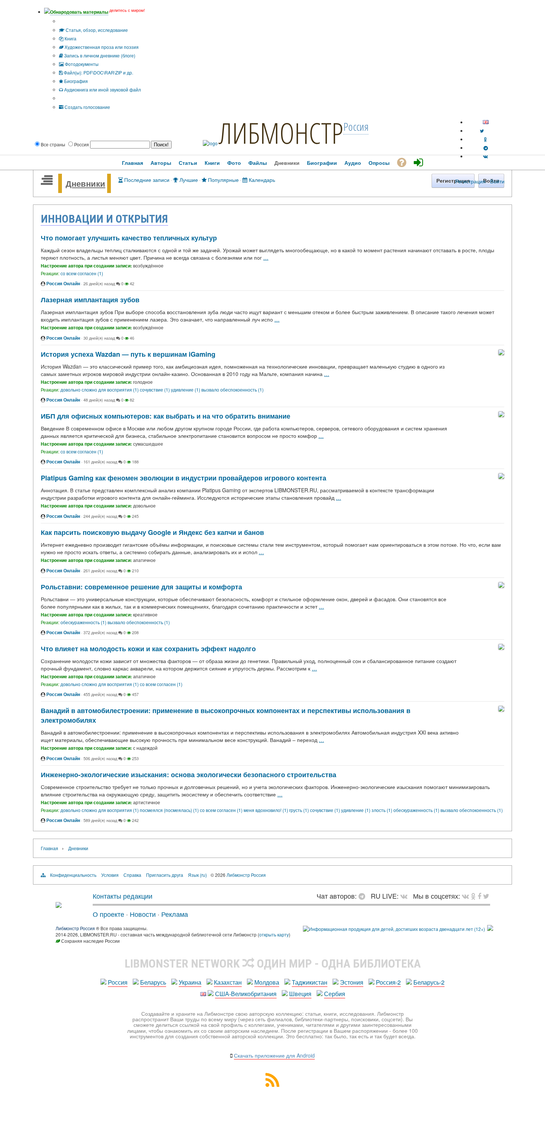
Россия (118, 982)
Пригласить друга (164, 875)
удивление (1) (186, 389)
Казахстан (228, 982)
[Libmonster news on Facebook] (479, 896)
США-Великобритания (246, 993)
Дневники (85, 183)
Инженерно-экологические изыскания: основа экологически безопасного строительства (188, 774)
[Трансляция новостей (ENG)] (482, 130)
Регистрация (470, 181)
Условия (110, 875)
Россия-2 (388, 982)
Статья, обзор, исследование (96, 30)
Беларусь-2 (429, 982)
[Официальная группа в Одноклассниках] (485, 139)
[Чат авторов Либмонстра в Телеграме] (485, 147)
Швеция (300, 993)
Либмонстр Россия (246, 875)
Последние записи (146, 179)
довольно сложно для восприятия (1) (100, 389)
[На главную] (59, 905)
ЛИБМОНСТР (281, 132)
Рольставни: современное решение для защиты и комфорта (141, 587)
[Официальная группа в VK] (485, 156)
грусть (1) (299, 810)
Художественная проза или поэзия (101, 47)
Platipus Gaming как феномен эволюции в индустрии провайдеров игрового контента (183, 478)
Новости (143, 914)
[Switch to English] (486, 122)
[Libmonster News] (486, 896)
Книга (69, 38)
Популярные (223, 179)
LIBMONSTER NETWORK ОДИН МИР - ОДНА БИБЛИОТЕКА (273, 963)
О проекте (108, 914)
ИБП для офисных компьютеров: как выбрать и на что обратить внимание (165, 416)
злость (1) (382, 810)
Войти (497, 181)
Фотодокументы (81, 64)
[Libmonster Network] (394, 929)
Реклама (174, 914)
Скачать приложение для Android (274, 1055)
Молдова (266, 982)
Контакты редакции (122, 896)
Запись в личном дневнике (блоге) (99, 55)
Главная (49, 848)
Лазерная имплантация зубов (90, 299)
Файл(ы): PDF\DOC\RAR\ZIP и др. (98, 72)
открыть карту (274, 934)
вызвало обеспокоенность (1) (232, 389)
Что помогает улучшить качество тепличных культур (129, 238)
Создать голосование (86, 107)
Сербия (334, 993)
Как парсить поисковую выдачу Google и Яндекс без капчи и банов (152, 532)
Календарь (261, 179)
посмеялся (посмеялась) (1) (170, 810)
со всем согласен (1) (81, 273)
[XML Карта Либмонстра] (272, 1084)
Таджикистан (309, 982)
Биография (75, 81)
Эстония (351, 982)
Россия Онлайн (63, 283)
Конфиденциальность (73, 875)
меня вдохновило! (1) (266, 810)
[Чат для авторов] (364, 896)
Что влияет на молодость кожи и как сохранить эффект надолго (148, 648)
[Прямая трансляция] (405, 896)
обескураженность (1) (84, 622)
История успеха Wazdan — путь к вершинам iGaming (128, 354)
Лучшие (188, 179)
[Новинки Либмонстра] (473, 896)
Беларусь (153, 982)
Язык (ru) (197, 875)
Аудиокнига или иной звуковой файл (102, 89)
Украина (190, 982)
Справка (132, 875)
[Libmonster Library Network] (490, 929)
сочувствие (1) (155, 389)
